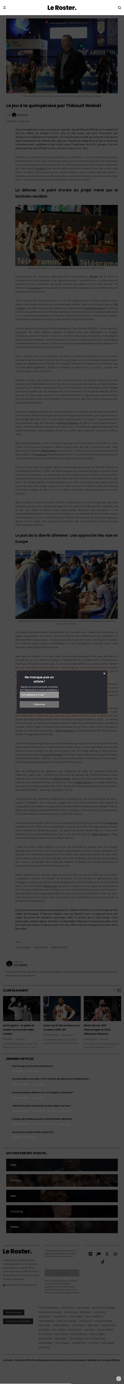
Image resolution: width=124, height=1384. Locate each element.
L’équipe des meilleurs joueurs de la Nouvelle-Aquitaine (42, 1118)
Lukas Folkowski (20, 1084)
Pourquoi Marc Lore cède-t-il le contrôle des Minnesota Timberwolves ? (51, 1078)
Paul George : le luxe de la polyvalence (32, 1066)
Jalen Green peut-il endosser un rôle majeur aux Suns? (41, 1105)
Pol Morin (17, 1137)
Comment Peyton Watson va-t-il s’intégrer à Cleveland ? (43, 1092)
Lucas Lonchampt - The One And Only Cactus (34, 1111)
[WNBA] (62, 1227)
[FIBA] (62, 1165)
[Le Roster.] (62, 7)
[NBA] (62, 1196)
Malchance (17, 1071)
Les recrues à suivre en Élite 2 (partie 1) (33, 1132)
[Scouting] (62, 1211)
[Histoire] (62, 1180)
